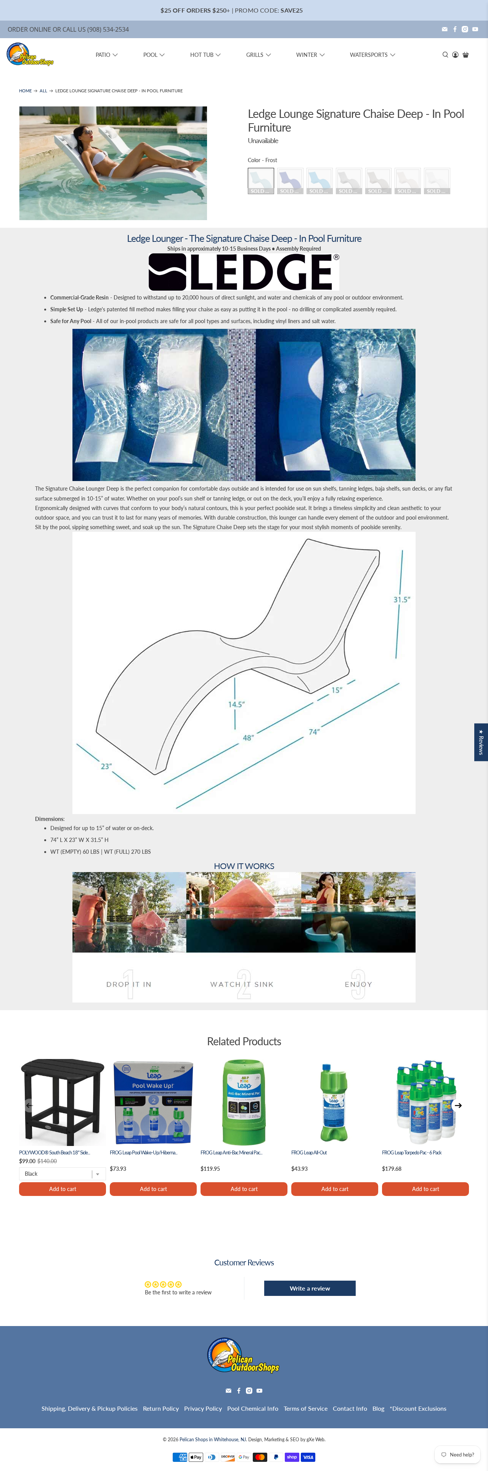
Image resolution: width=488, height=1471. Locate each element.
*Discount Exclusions (418, 1408)
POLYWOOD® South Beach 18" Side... (54, 1153)
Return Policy (161, 1408)
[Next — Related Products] (458, 1105)
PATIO (103, 55)
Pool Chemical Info (252, 1408)
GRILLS (254, 55)
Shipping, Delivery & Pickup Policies (90, 1408)
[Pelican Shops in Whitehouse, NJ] (30, 55)
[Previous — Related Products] (30, 1105)
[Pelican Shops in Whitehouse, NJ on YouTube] (475, 29)
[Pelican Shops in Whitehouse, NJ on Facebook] (455, 29)
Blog (378, 1408)
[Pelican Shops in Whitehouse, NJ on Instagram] (465, 29)
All (43, 91)
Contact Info (350, 1408)
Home (25, 91)
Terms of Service (305, 1408)
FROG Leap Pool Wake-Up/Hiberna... (143, 1153)
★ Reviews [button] (481, 742)
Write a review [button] (310, 1288)
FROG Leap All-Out (309, 1153)
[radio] (261, 181)
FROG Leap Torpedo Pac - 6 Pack (411, 1153)
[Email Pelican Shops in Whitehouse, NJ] (444, 29)
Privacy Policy (203, 1408)
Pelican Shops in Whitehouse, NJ (213, 1439)
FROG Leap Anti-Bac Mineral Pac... (231, 1153)
